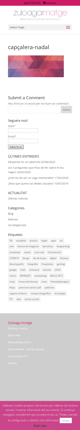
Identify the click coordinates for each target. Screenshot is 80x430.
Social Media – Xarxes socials (26, 349)
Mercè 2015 (56, 275)
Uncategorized (17, 225)
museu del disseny (28, 281)
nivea (44, 281)
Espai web (14, 335)
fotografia (33, 264)
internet (47, 269)
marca (12, 275)
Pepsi (12, 287)
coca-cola (39, 252)
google (13, 269)
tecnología (60, 293)
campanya (14, 252)
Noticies (13, 219)
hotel (22, 269)
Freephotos (47, 264)
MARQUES (25, 275)
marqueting (40, 275)
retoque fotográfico (41, 293)
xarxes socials (32, 299)
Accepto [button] (66, 420)
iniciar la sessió (25, 103)
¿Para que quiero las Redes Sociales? (31, 183)
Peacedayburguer (60, 281)
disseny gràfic (16, 264)
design (26, 258)
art (61, 240)
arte (11, 246)
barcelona (48, 246)
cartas (27, 252)
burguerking (63, 246)
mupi (12, 281)
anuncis (34, 240)
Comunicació (54, 252)
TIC (11, 299)
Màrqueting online (19, 342)
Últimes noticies (18, 198)
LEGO (57, 269)
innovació (34, 269)
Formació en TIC (18, 356)
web (19, 299)
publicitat (49, 287)
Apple (44, 240)
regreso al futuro (18, 293)
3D (10, 240)
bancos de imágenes (28, 246)
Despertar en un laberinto (24, 162)
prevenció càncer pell (30, 287)
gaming (61, 264)
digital (53, 258)
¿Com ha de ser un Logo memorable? (31, 178)
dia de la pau (39, 258)
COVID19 (14, 258)
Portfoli (12, 363)
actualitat (21, 240)
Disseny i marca (18, 328)
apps (53, 240)
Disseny (64, 258)
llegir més (40, 425)
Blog (10, 213)
